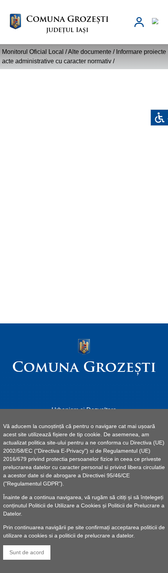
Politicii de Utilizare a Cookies (65, 505)
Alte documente (89, 51)
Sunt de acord (26, 552)
